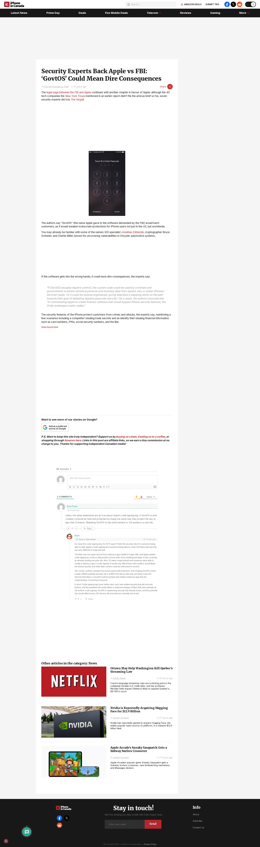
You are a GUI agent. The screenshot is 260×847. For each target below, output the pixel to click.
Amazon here (72, 440)
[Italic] (74, 486)
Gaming (215, 12)
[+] (107, 487)
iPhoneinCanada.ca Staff (56, 86)
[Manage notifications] (6, 841)
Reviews (185, 12)
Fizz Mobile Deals (116, 12)
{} (104, 487)
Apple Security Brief (49, 327)
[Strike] (81, 486)
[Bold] (70, 486)
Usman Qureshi (121, 718)
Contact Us (198, 827)
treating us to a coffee (151, 436)
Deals (82, 12)
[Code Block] (97, 486)
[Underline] (78, 486)
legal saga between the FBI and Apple (68, 92)
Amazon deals (193, 4)
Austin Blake (119, 678)
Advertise (197, 821)
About (196, 814)
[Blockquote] (93, 486)
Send (153, 823)
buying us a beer (126, 436)
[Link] (100, 486)
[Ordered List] (85, 486)
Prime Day (53, 12)
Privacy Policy (150, 844)
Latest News (19, 12)
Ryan (77, 535)
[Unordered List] (89, 486)
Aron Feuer (91, 539)
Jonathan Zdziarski (132, 232)
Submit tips (212, 4)
